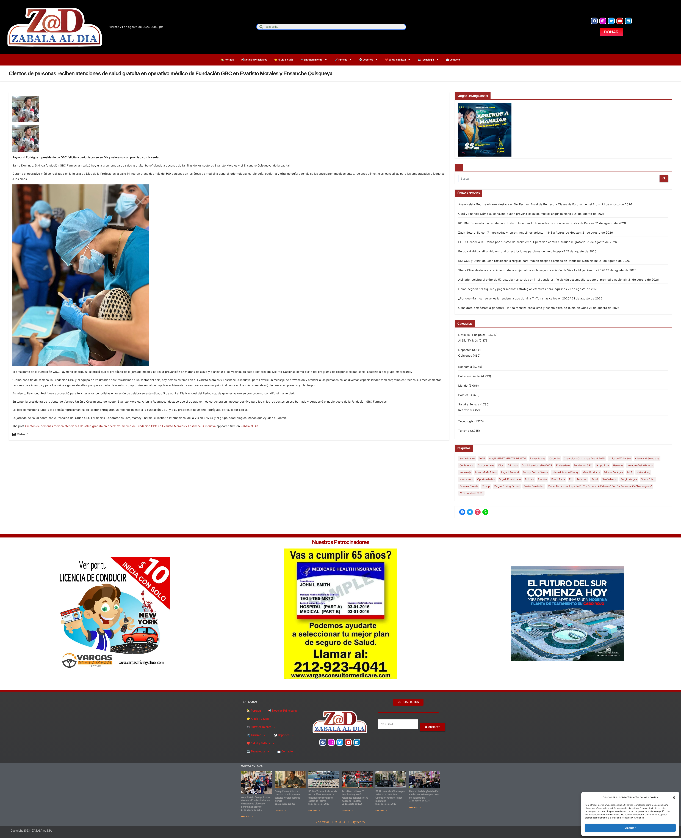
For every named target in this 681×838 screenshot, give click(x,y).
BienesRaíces (537, 458)
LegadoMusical (510, 472)
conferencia (466, 465)
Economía (465, 366)
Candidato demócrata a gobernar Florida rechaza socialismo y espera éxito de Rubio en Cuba (523, 308)
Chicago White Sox (620, 458)
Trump (486, 486)
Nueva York (466, 479)
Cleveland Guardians (647, 458)
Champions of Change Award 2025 (584, 458)
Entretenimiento (469, 376)
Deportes (464, 350)
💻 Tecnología (426, 59)
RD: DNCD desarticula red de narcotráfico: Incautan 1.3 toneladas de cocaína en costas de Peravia (526, 223)
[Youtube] (619, 21)
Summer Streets (468, 486)
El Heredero (563, 465)
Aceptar (630, 827)
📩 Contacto (453, 59)
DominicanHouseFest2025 (537, 465)
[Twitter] (611, 21)
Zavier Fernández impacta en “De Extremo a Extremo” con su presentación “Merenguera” (600, 486)
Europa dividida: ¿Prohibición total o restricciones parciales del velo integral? (511, 251)
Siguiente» (358, 822)
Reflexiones (466, 410)
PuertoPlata (558, 479)
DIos (500, 465)
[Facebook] (594, 21)
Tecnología (465, 421)
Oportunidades (486, 479)
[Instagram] (602, 21)
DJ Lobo (512, 465)
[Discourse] (485, 512)
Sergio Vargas (629, 479)
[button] (674, 797)
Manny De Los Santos (535, 472)
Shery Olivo (647, 479)
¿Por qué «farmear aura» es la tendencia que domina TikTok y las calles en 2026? (514, 298)
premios (542, 479)
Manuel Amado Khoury (565, 472)
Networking (643, 472)
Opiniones (465, 355)
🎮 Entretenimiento (311, 59)
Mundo (463, 385)
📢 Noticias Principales (254, 59)
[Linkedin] (628, 21)
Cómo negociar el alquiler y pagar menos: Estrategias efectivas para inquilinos (512, 289)
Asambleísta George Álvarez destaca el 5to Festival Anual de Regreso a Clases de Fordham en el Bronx (529, 204)
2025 (482, 458)
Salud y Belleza (468, 404)
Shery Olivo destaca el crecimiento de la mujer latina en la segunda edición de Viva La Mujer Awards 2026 (531, 270)
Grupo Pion (602, 465)
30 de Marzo (467, 458)
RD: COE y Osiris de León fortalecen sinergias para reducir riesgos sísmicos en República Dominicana (528, 261)
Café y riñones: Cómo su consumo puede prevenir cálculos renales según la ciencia (515, 213)
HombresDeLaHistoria (640, 465)
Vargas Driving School (506, 486)
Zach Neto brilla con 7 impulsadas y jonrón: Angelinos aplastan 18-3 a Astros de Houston (519, 232)
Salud (594, 479)
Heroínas (618, 465)
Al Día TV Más (468, 340)
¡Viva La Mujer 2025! (471, 493)
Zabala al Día (249, 426)
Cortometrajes (486, 465)
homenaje (465, 472)
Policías (529, 479)
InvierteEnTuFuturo (486, 472)
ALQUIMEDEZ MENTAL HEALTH (507, 458)
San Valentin (609, 479)
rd (570, 479)
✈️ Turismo (340, 59)
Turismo (463, 430)
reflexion (582, 479)
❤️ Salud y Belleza (395, 59)
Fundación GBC (583, 465)
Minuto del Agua (613, 472)
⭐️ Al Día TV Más (283, 59)
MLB (629, 472)
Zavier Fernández (534, 486)
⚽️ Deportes (366, 59)
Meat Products (591, 472)
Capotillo (554, 458)
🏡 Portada (227, 59)
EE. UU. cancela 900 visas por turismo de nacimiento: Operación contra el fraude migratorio (521, 242)
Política (463, 395)
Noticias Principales (471, 335)
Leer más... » (247, 816)
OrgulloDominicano (510, 479)
